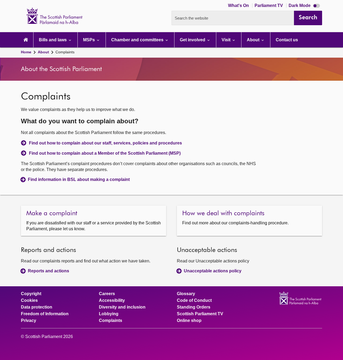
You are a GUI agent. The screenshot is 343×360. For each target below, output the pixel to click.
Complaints (64, 52)
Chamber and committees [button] (138, 40)
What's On (239, 5)
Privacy (28, 320)
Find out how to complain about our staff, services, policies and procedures (105, 143)
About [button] (253, 40)
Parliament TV (269, 5)
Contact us (287, 40)
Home (26, 52)
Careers (107, 294)
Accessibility (112, 300)
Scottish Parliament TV (200, 314)
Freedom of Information (45, 314)
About (43, 52)
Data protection (36, 307)
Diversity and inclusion (122, 307)
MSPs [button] (89, 40)
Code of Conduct (194, 300)
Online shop (189, 320)
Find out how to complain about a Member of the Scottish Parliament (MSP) (105, 153)
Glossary (186, 294)
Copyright (31, 294)
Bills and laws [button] (53, 40)
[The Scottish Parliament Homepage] (25, 39)
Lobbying (108, 314)
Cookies (29, 300)
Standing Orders (193, 307)
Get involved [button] (193, 40)
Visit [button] (227, 40)
